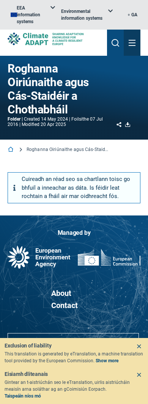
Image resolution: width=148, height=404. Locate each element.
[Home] (11, 150)
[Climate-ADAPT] (54, 39)
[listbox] (33, 15)
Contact (64, 305)
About (61, 293)
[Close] (138, 346)
